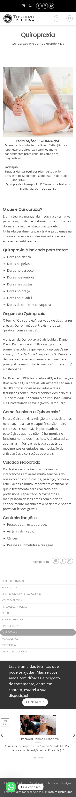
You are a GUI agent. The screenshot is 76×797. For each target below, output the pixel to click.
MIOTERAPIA (9, 645)
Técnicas (53, 783)
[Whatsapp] (11, 787)
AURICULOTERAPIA (12, 619)
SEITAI (5, 613)
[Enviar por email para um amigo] (70, 561)
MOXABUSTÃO (10, 638)
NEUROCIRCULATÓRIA (14, 651)
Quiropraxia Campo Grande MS (38, 739)
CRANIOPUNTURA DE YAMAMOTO (21, 594)
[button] (57, 18)
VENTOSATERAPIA (12, 600)
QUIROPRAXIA (10, 632)
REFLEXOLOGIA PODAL (14, 606)
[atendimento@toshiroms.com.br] (24, 6)
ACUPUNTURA (10, 587)
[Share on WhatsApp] (56, 561)
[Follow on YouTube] (51, 6)
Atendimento (37, 783)
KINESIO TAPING (11, 626)
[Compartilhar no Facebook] (63, 561)
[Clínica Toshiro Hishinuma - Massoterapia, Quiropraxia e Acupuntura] (23, 18)
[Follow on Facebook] (39, 6)
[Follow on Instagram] (45, 6)
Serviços (66, 783)
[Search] (69, 18)
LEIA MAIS (38, 757)
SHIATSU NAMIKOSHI (14, 581)
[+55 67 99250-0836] (30, 6)
